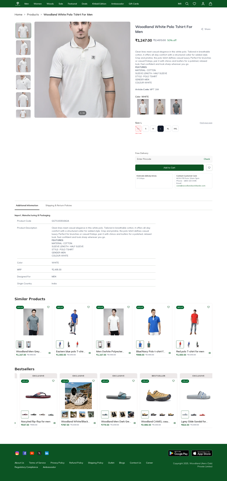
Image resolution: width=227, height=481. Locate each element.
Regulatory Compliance (26, 467)
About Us (19, 462)
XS (138, 129)
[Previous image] (39, 69)
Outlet (111, 462)
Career (149, 462)
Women (38, 3)
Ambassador (117, 3)
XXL (175, 128)
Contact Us (135, 462)
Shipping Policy (95, 462)
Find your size (206, 123)
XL (168, 128)
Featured (72, 3)
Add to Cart (169, 167)
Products (33, 14)
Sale (61, 3)
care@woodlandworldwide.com (190, 186)
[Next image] (125, 69)
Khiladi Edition (99, 3)
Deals (84, 3)
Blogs (122, 462)
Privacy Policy (57, 462)
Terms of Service (37, 462)
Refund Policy (76, 462)
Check (207, 159)
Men (27, 3)
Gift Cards (134, 3)
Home (18, 14)
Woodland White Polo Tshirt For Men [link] (68, 14)
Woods (50, 3)
